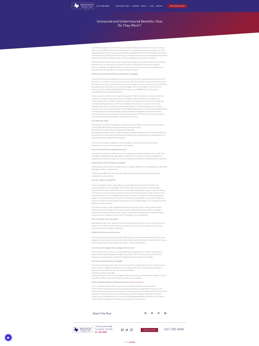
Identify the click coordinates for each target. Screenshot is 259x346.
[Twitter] (126, 329)
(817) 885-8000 (103, 6)
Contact (159, 6)
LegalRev (132, 342)
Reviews (136, 6)
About (143, 6)
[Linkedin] (131, 329)
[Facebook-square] (122, 329)
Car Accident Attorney (134, 282)
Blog (152, 6)
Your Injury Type (122, 6)
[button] (8, 337)
